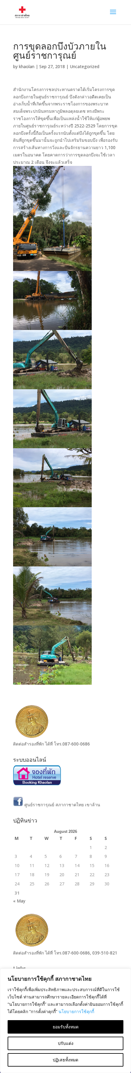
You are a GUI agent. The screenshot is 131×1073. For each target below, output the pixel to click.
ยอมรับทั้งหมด (66, 1027)
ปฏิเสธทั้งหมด (65, 1060)
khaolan (26, 66)
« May (19, 901)
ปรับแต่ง (65, 1043)
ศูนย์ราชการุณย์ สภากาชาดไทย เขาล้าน (61, 804)
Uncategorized (84, 66)
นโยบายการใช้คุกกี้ (76, 1011)
